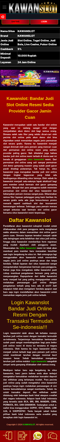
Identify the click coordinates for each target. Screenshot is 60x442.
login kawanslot (39, 361)
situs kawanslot (36, 159)
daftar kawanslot (28, 248)
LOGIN (44, 21)
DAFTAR (15, 21)
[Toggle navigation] (4, 7)
